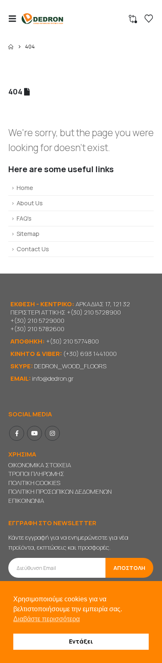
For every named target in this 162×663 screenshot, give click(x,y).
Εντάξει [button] (81, 641)
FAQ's (24, 218)
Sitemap (28, 234)
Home (25, 188)
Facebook (16, 433)
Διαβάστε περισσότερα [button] (46, 618)
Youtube (34, 433)
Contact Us (33, 249)
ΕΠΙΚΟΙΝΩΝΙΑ (26, 500)
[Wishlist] (149, 18)
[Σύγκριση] (133, 19)
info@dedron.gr (53, 378)
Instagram (52, 433)
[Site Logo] (42, 18)
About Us (30, 203)
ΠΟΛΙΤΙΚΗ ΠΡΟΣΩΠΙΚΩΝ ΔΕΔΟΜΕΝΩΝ (60, 491)
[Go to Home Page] (10, 46)
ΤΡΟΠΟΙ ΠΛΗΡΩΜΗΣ (36, 473)
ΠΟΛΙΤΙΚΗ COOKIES (34, 482)
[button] (15, 19)
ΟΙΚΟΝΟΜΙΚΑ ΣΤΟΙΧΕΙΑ (39, 465)
